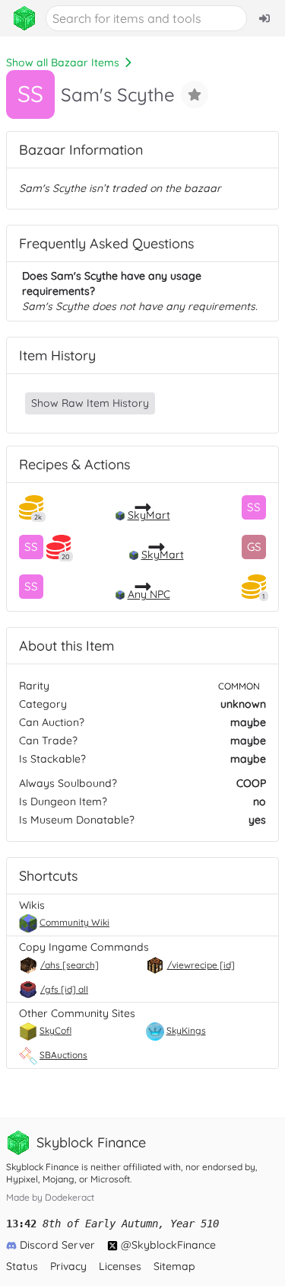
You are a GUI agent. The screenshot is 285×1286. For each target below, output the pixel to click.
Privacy (68, 1266)
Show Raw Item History (90, 403)
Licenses (120, 1266)
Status (22, 1266)
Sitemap (174, 1266)
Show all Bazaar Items (62, 62)
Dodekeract (69, 1197)
